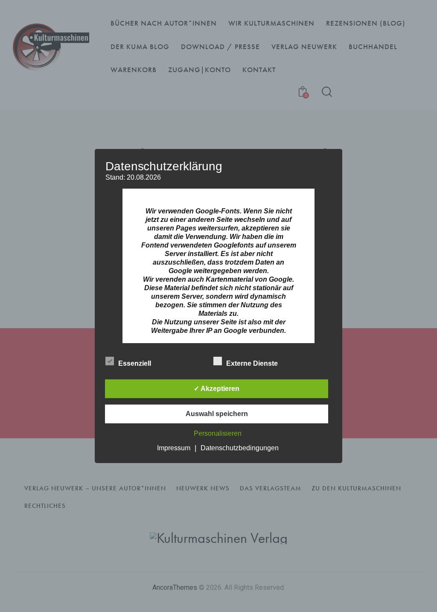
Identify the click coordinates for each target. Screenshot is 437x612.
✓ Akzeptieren (216, 388)
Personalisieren (218, 433)
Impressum (173, 448)
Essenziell (135, 363)
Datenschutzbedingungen (240, 448)
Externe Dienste (253, 363)
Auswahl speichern (217, 413)
